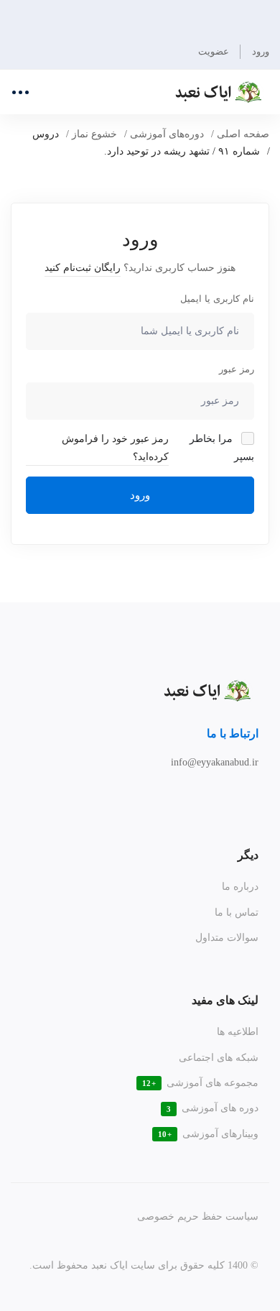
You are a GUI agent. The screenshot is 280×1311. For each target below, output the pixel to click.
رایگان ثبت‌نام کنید (83, 267)
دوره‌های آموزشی (167, 134)
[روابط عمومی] (221, 795)
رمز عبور (236, 369)
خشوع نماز (94, 134)
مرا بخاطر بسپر (222, 447)
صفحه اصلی (243, 134)
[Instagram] (239, 795)
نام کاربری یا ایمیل (217, 298)
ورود (140, 495)
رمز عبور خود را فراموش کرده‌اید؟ (115, 447)
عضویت (213, 51)
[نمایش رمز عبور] (40, 401)
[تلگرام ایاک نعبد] (258, 795)
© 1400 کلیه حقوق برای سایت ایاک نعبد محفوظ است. (143, 1265)
